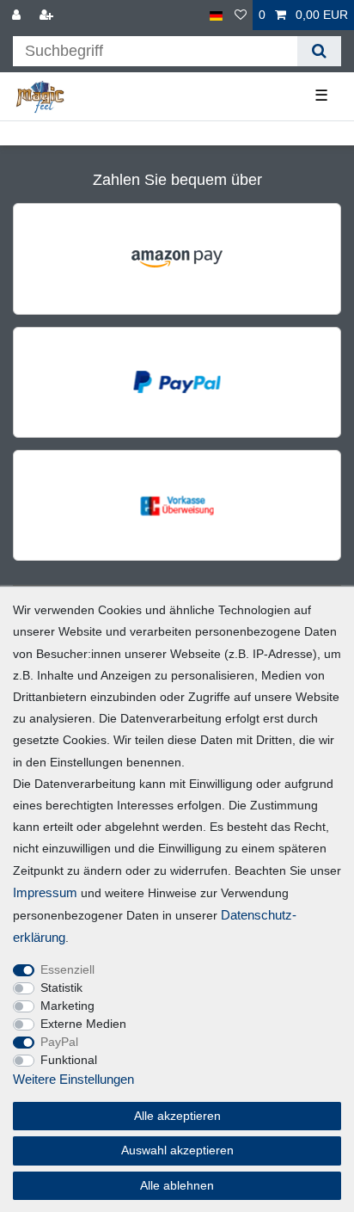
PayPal (59, 1042)
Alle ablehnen (177, 1185)
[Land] (216, 15)
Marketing (67, 1005)
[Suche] (319, 51)
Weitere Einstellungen (73, 1079)
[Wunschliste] (241, 15)
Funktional (68, 1060)
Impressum (45, 892)
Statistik (61, 987)
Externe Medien (83, 1024)
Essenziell (67, 969)
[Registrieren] (48, 15)
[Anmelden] (18, 15)
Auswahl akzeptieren (177, 1150)
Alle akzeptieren (177, 1116)
